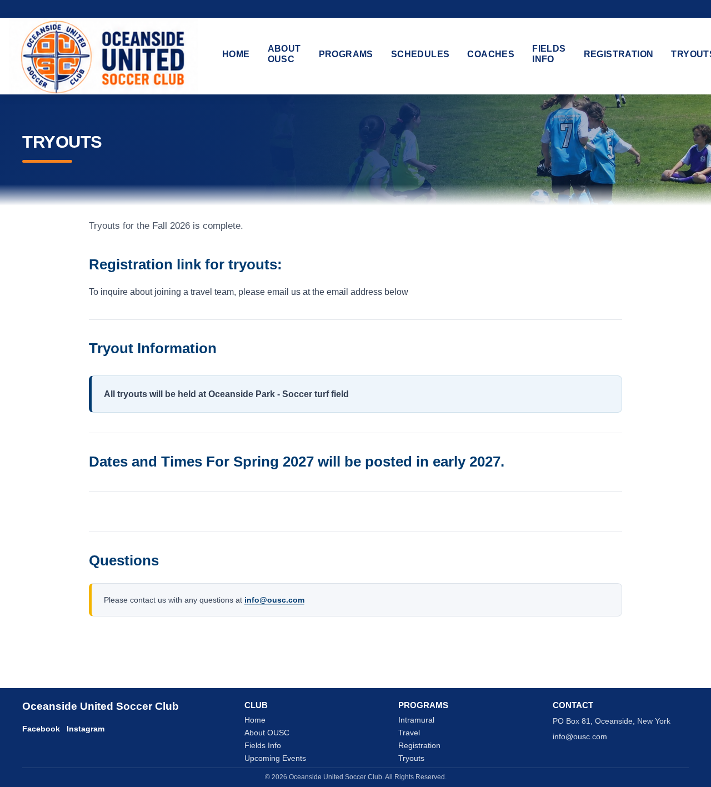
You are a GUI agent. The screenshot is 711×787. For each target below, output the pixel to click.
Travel (409, 733)
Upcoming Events (275, 758)
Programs (346, 54)
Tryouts (411, 758)
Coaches (490, 54)
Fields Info (548, 54)
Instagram (85, 729)
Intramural (416, 720)
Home (236, 54)
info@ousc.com (274, 599)
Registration (619, 54)
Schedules (420, 54)
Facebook (41, 729)
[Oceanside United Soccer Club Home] (103, 56)
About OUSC (284, 54)
